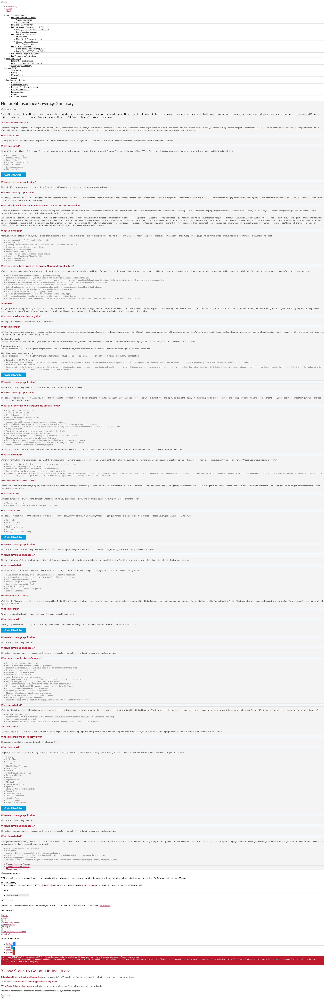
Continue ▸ (5, 995)
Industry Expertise (13, 58)
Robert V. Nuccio (49, 885)
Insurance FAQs (17, 92)
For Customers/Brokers (15, 80)
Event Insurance (22, 22)
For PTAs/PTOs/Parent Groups (23, 46)
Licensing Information (110, 957)
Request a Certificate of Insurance (24, 87)
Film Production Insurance (26, 32)
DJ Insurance (21, 37)
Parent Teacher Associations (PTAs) (30, 49)
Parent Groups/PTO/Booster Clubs (30, 51)
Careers (14, 78)
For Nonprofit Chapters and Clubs (25, 54)
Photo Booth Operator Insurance (29, 39)
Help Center (105, 905)
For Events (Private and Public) (23, 17)
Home (97, 957)
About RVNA (12, 68)
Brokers (14, 94)
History (14, 73)
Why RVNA (16, 70)
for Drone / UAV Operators (22, 25)
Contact (9, 9)
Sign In (9, 11)
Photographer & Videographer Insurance (32, 29)
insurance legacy (89, 885)
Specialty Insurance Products (17, 15)
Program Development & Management (26, 63)
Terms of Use (133, 957)
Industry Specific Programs (22, 61)
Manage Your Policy (19, 85)
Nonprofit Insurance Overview (18, 864)
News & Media (17, 75)
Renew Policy (11, 6)
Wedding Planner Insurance (27, 41)
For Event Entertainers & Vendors (24, 34)
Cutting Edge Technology (21, 66)
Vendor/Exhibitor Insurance (27, 44)
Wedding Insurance (24, 20)
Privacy (124, 957)
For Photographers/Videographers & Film (27, 27)
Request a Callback (19, 97)
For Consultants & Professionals (24, 56)
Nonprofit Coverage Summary (18, 867)
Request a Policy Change (21, 89)
